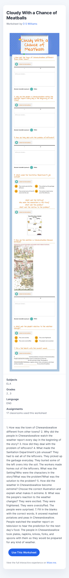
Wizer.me (51, 562)
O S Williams (30, 23)
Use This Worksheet (24, 552)
